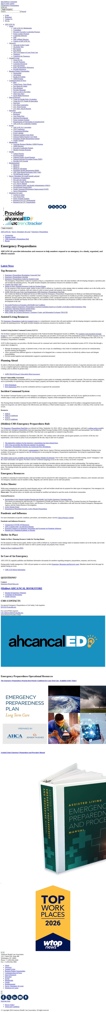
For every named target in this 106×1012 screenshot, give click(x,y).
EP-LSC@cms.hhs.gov (8, 607)
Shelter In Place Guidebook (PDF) (12, 548)
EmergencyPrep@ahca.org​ (9, 584)
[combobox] (10, 12)
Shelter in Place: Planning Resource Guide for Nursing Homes (25, 286)
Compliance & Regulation (13, 595)
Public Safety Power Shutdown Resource (18, 310)
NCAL (7, 21)
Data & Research (10, 975)
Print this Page (5, 1001)
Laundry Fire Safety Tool (13, 284)
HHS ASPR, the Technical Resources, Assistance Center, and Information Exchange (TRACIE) (36, 312)
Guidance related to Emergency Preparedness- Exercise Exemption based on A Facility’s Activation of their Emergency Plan (45, 307)
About (7, 965)
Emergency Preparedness (40, 232)
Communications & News (13, 973)
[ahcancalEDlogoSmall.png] (19, 220)
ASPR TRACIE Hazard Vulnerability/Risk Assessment (22, 374)
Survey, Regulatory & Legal (21, 232)
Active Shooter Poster (12, 507)
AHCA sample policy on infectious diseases (19, 526)
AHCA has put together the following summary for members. (25, 445)
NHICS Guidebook (11, 415)
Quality (7, 982)
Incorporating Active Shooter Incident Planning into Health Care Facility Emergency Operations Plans (38, 499)
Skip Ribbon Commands (9, 2)
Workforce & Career (11, 988)
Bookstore (8, 17)
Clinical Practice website (66, 518)
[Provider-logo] (14, 215)
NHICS (7, 414)
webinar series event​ (94, 428)
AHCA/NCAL (6, 232)
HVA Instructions (10, 387)
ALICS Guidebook (11, 419)
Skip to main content (7, 3)
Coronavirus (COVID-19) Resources (17, 525)
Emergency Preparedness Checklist (16, 277)
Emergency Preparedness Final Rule (16, 428)
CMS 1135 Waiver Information (15, 570)
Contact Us (8, 19)
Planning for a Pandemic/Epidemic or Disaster (20, 530)
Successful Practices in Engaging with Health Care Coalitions (25, 305)
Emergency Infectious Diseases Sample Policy (20, 309)
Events (7, 978)
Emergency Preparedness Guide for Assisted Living (22, 279)
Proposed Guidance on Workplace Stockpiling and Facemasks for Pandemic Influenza (33, 528)
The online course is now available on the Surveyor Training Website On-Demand (27, 458)
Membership (9, 980)
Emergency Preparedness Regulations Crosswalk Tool (22, 275)
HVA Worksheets (10, 385)
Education (8, 977)
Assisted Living (10, 969)
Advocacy (8, 967)
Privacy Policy (9, 1005)
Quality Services (10, 596)
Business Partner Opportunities (15, 971)
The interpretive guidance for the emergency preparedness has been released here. (31, 443)
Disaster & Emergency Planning (15, 593)
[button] (23, 11)
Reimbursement (10, 984)
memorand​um (33, 450)
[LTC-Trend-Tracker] (24, 224)
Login (7, 15)
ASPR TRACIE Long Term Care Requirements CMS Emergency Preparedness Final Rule (34, 292)
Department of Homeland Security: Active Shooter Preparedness (26, 509)
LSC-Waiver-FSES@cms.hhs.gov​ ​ (12, 613)
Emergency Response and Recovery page (65, 564)
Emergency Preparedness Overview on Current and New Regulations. (28, 447)
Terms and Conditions (12, 1007)
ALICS (7, 417)
